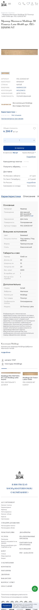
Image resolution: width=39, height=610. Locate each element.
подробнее (31, 182)
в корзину (19, 148)
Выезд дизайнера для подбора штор (8, 546)
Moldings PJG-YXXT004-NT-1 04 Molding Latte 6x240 (10, 377)
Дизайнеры (25, 532)
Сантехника (5, 519)
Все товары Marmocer (21, 106)
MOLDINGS (20, 90)
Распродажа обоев (8, 528)
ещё (31, 216)
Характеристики (8, 112)
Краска (3, 517)
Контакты (6, 567)
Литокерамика (6, 512)
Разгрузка (4, 539)
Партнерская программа (26, 544)
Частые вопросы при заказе (12, 119)
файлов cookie (27, 607)
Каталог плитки (6, 505)
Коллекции (25, 549)
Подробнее (31, 157)
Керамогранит (6, 507)
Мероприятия (6, 556)
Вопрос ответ (8, 582)
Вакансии (6, 578)
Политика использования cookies (14, 597)
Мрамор (4, 509)
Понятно (7, 606)
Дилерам (5, 574)
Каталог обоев (6, 514)
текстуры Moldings (13, 364)
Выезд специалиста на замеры (9, 542)
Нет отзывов (16, 115)
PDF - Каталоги (26, 553)
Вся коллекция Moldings (22, 103)
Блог (3, 551)
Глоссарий (6, 586)
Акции (3, 558)
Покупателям (7, 532)
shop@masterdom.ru (19, 488)
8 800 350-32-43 (19, 484)
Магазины (6, 571)
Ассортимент (8, 502)
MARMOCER (21, 87)
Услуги (4, 536)
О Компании (7, 563)
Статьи (3, 554)
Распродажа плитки (8, 525)
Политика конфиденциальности (14, 594)
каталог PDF (10, 360)
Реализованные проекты (27, 537)
